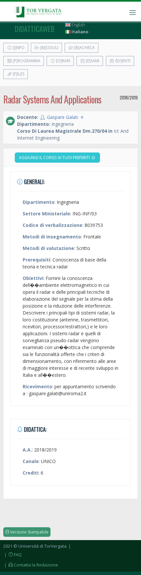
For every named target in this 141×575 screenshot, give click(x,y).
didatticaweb (34, 28)
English (77, 25)
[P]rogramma (26, 61)
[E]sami (92, 61)
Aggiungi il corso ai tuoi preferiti (55, 157)
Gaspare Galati (62, 117)
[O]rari (62, 61)
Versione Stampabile (29, 532)
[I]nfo (18, 47)
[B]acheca (84, 47)
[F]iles (18, 74)
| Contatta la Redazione (30, 565)
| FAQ (12, 555)
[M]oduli (48, 47)
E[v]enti (122, 61)
